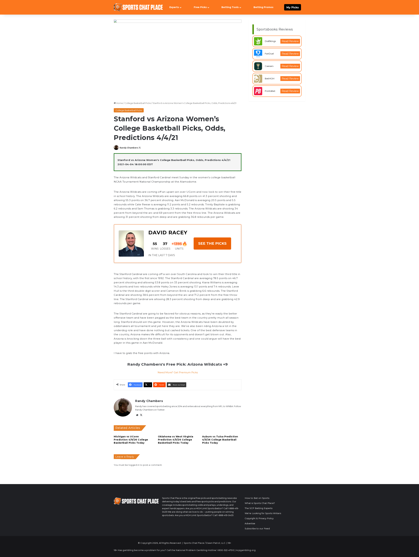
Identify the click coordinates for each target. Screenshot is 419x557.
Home (119, 103)
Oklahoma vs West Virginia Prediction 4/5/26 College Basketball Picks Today (175, 439)
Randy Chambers (129, 148)
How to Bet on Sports (257, 498)
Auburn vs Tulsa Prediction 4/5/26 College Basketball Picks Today (220, 439)
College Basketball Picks (138, 103)
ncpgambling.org (246, 550)
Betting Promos (263, 7)
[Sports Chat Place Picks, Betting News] (138, 7)
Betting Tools (230, 7)
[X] (141, 415)
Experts (174, 7)
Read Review (290, 41)
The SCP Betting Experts (258, 508)
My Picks (292, 7)
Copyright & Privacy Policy (259, 518)
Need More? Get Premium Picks (178, 372)
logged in (133, 465)
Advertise (250, 523)
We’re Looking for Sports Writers (263, 513)
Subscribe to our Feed (257, 528)
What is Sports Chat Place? (260, 503)
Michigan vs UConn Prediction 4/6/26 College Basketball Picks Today (131, 439)
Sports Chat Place (194, 543)
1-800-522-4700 (225, 550)
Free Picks (200, 7)
